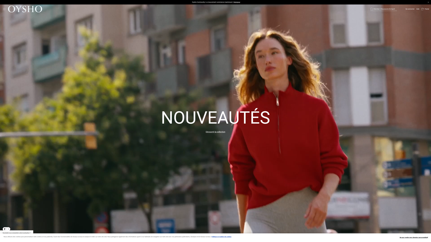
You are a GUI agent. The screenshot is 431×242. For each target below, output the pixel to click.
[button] (425, 9)
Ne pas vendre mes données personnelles (413, 237)
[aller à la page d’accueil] (25, 8)
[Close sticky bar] (428, 2)
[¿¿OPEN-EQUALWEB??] (6, 229)
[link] (410, 9)
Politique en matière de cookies (221, 237)
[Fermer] (427, 237)
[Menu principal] (4, 9)
